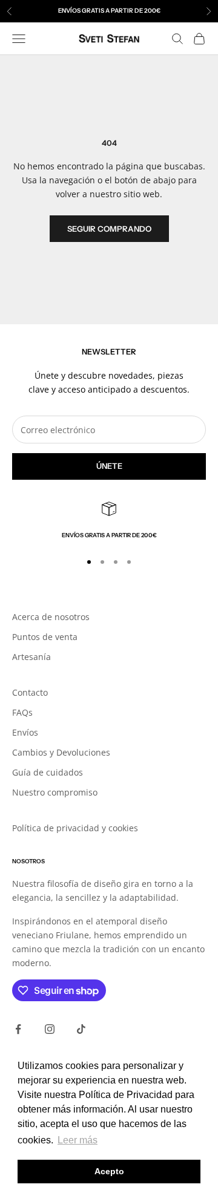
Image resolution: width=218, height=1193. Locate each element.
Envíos (25, 732)
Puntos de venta (45, 636)
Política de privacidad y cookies (75, 828)
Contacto (30, 692)
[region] (109, 521)
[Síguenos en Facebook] (18, 1029)
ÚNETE (109, 466)
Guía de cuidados (47, 772)
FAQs (22, 712)
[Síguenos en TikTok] (81, 1029)
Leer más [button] (77, 1140)
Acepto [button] (109, 1171)
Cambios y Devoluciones (61, 752)
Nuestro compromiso (54, 792)
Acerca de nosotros (51, 617)
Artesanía (31, 656)
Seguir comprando (109, 229)
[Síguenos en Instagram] (50, 1029)
